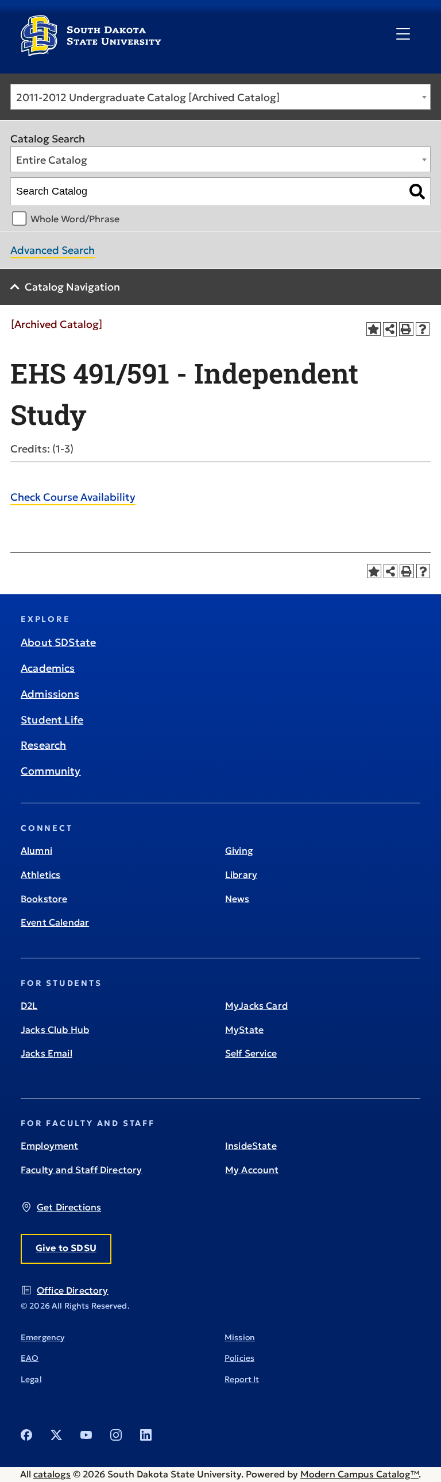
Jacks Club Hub (55, 1029)
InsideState (251, 1145)
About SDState (58, 642)
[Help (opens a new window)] (423, 329)
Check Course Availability (73, 497)
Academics (48, 668)
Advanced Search (52, 250)
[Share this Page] (390, 329)
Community (51, 770)
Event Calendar (55, 922)
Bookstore (44, 898)
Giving (239, 850)
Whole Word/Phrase (74, 219)
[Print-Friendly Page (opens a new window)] (406, 329)
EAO (29, 1358)
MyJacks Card (256, 1005)
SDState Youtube (86, 1435)
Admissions (50, 694)
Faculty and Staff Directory (81, 1169)
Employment (50, 1145)
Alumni (36, 850)
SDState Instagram (116, 1435)
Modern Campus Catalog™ (359, 1474)
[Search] (417, 191)
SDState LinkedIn (146, 1435)
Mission (240, 1337)
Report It (242, 1379)
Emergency (42, 1337)
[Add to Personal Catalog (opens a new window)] (373, 329)
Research (43, 745)
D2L (29, 1005)
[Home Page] (91, 51)
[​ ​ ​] (403, 34)
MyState (244, 1029)
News (237, 898)
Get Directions (69, 1207)
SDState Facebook (26, 1435)
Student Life (52, 719)
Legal (31, 1379)
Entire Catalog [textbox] (51, 160)
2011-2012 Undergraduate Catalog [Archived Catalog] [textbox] (148, 97)
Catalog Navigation (72, 286)
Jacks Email (46, 1053)
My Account (252, 1169)
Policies (239, 1358)
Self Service (251, 1053)
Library (241, 874)
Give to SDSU (66, 1247)
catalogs (52, 1474)
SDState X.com (56, 1435)
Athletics (40, 874)
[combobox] (220, 97)
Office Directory (73, 1290)
